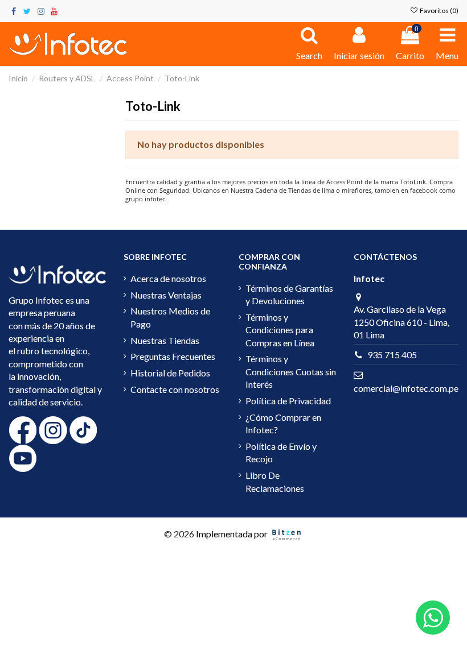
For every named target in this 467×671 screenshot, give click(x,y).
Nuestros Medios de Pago (170, 317)
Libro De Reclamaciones (274, 481)
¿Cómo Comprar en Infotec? (283, 423)
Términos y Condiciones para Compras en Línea (279, 330)
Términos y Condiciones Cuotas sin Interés (290, 371)
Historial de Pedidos (170, 372)
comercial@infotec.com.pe (406, 388)
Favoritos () (438, 10)
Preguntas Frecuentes (172, 356)
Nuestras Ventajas (166, 294)
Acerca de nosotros (168, 278)
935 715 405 (392, 354)
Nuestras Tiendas (164, 340)
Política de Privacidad (288, 400)
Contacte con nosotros (174, 389)
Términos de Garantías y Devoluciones (289, 294)
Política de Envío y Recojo (281, 452)
